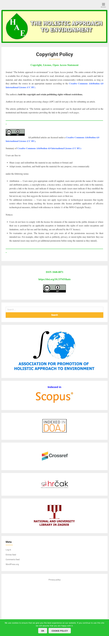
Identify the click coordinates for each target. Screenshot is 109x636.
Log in (8, 550)
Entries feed (11, 555)
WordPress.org (12, 564)
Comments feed (13, 559)
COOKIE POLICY (60, 630)
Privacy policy (55, 580)
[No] (104, 627)
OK (42, 630)
